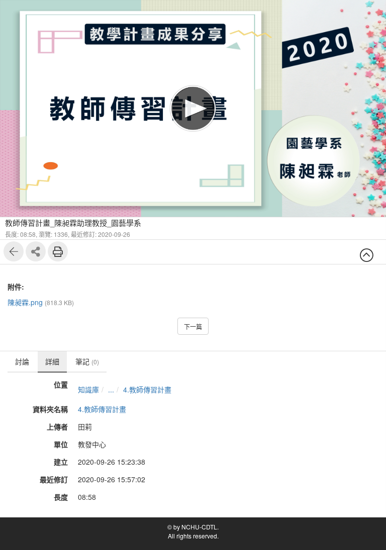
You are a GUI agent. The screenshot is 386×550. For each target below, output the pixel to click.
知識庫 (88, 389)
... (111, 389)
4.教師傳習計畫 (147, 389)
